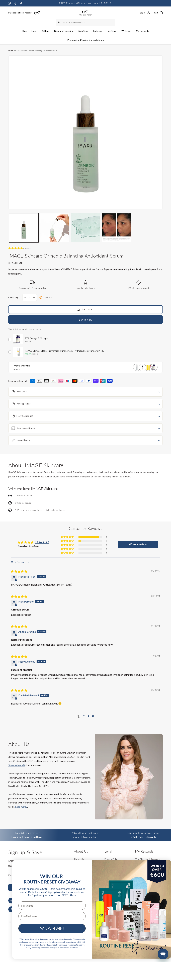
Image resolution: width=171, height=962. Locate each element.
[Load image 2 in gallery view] (54, 227)
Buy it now (85, 319)
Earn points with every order (143, 832)
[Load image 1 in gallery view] (23, 227)
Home (10, 51)
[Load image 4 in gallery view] (116, 227)
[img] (19, 571)
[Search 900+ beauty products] (59, 22)
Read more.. (21, 806)
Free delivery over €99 (27, 832)
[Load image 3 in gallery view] (85, 227)
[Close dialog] (163, 866)
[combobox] (85, 22)
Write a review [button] (138, 544)
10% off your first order (85, 832)
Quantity (13, 297)
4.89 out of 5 (42, 542)
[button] (30, 30)
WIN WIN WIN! (52, 928)
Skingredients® (16, 765)
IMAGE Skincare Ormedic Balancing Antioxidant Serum (36, 51)
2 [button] (84, 716)
